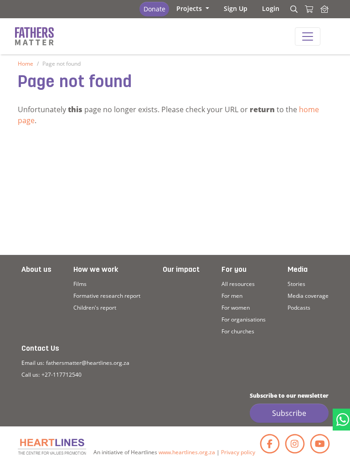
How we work (95, 270)
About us (36, 270)
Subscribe (289, 413)
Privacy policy (238, 452)
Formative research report (106, 296)
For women (235, 307)
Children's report (94, 307)
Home (25, 63)
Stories (296, 284)
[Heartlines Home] (324, 9)
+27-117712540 (61, 375)
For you (234, 270)
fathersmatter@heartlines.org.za (87, 363)
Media (298, 270)
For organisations (243, 319)
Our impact (181, 270)
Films (80, 284)
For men (231, 296)
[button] (192, 8)
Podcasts (299, 307)
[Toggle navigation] (307, 36)
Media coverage (308, 296)
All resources (238, 284)
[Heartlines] (52, 447)
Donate (154, 9)
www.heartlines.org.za (187, 452)
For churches (237, 331)
